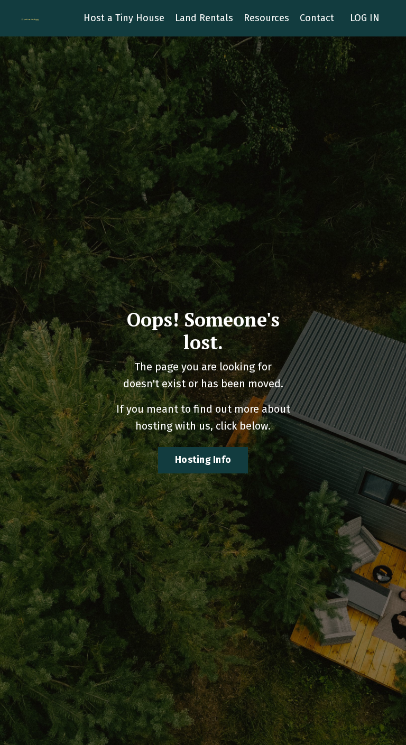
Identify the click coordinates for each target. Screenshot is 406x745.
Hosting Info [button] (203, 459)
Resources (266, 18)
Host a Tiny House (124, 18)
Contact (317, 18)
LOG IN (365, 18)
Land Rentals (204, 18)
